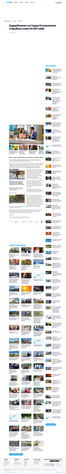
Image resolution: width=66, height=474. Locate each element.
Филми (25, 465)
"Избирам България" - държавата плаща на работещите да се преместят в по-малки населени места (38, 306)
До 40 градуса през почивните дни (25, 421)
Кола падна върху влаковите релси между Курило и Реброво (14, 318)
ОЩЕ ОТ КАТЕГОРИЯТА (16, 454)
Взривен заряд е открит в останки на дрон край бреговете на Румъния (56, 281)
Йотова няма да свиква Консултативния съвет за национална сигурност (26, 346)
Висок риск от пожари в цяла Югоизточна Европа (57, 375)
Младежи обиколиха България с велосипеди (38, 370)
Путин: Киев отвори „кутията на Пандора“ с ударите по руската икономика (56, 215)
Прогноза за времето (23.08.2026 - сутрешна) (38, 280)
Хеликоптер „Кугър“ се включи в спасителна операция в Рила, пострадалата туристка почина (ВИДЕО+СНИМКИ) (38, 320)
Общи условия (34, 469)
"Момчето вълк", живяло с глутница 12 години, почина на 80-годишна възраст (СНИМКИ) (57, 411)
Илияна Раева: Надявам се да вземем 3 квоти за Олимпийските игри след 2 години (57, 71)
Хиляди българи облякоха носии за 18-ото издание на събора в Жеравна (26, 407)
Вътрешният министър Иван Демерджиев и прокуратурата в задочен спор (26, 449)
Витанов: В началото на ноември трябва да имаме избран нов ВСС (26, 254)
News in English (36, 463)
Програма (21, 2)
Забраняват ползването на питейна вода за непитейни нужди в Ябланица (26, 333)
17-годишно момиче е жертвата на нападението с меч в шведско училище (56, 382)
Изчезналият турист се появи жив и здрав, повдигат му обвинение (16, 183)
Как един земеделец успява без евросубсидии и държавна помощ (13, 267)
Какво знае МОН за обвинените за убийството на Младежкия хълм (37, 384)
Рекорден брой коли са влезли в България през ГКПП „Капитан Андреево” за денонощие (14, 408)
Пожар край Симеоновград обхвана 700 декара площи (26, 305)
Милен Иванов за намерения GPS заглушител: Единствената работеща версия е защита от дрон (37, 409)
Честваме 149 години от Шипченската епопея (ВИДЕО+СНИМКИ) (14, 358)
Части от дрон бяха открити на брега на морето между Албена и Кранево (26, 319)
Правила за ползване (47, 469)
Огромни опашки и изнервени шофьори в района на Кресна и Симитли (25, 371)
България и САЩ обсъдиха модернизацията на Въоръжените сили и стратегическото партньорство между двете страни (25, 435)
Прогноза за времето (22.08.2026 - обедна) (37, 345)
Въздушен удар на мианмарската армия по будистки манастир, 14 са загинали (57, 354)
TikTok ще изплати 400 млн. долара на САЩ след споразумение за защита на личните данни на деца (56, 403)
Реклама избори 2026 (9, 469)
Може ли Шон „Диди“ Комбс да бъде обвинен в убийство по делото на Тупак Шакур (56, 194)
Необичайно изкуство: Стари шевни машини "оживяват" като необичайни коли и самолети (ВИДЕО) (25, 281)
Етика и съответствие (53, 469)
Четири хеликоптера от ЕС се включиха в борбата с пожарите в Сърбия (57, 317)
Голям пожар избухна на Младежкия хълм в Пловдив (38, 293)
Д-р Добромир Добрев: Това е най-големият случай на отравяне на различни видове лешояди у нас (13, 434)
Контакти (30, 469)
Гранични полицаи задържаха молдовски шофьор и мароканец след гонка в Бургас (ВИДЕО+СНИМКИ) (38, 333)
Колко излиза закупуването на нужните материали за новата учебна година (38, 449)
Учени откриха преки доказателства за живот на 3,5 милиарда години (56, 179)
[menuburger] (4, 2)
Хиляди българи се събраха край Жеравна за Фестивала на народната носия (14, 449)
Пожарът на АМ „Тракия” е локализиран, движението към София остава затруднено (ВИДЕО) (14, 346)
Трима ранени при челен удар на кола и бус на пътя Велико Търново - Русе (38, 422)
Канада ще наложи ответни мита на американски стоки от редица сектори (57, 234)
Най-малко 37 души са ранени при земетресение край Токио (56, 160)
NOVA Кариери (36, 462)
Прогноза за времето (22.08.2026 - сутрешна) (14, 421)
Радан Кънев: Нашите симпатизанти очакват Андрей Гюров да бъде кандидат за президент (38, 255)
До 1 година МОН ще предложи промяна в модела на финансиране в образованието (14, 396)
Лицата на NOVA (17, 462)
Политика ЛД (42, 469)
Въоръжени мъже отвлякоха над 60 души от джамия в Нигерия (56, 200)
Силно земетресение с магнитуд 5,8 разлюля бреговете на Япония (56, 227)
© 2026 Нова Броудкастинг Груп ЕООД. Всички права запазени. (11, 472)
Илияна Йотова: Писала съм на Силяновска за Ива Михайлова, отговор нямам (26, 359)
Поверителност (38, 469)
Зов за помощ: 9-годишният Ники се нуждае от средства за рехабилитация (14, 384)
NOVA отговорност (37, 460)
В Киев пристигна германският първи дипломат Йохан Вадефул (13, 371)
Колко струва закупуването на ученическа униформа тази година (25, 396)
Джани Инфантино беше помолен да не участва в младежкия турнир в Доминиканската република (57, 325)
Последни (5, 460)
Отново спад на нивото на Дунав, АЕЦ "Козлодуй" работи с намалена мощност (38, 396)
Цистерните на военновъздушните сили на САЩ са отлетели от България (38, 359)
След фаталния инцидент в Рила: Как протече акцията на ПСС (13, 294)
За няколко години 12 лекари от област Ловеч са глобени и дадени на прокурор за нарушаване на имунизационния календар (56, 100)
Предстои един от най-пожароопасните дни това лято (26, 293)
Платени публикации (6, 470)
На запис (27, 2)
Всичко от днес (6, 462)
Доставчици (26, 469)
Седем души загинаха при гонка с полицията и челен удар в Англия (57, 246)
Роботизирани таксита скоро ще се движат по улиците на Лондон (56, 131)
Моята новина (6, 463)
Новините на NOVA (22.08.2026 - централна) (55, 252)
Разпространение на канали (16, 469)
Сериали (25, 463)
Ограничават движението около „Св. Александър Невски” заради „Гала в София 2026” (13, 306)
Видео (5, 465)
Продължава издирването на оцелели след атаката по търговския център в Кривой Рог (57, 273)
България (11, 180)
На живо (32, 2)
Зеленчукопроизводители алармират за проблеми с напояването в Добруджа (26, 268)
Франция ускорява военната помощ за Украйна (56, 301)
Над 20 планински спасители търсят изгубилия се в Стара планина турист (16, 188)
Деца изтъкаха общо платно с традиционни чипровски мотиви (26, 383)
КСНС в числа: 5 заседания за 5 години (13, 332)
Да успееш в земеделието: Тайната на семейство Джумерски (14, 255)
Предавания (26, 462)
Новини (15, 2)
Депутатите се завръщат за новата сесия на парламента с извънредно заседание (38, 434)
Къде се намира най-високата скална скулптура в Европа (56, 396)
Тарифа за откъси (22, 469)
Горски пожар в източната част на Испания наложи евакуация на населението (56, 389)
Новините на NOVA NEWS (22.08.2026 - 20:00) (57, 240)
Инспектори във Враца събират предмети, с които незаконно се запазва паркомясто (13, 281)
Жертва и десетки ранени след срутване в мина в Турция (56, 221)
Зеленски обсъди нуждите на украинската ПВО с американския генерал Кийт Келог (56, 186)
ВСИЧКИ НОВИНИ (51, 424)
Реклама (5, 469)
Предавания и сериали (18, 463)
